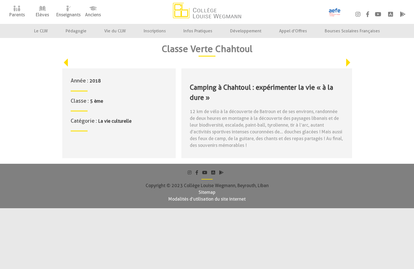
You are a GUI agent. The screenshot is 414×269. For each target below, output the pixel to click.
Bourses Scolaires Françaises (352, 30)
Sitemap (207, 192)
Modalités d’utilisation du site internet (207, 199)
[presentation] (66, 63)
